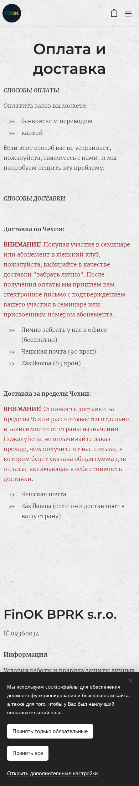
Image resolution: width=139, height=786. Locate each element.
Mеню (128, 13)
